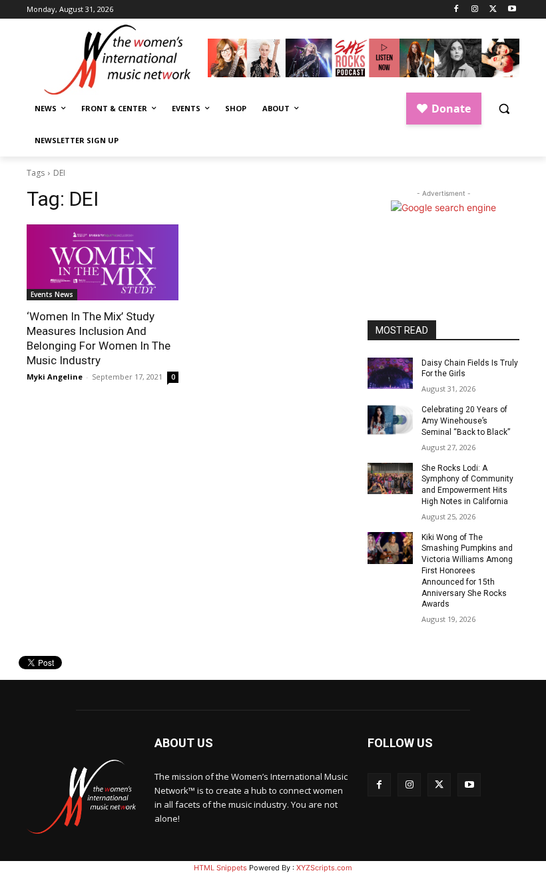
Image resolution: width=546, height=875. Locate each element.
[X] (493, 9)
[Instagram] (475, 9)
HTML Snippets (220, 867)
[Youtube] (511, 9)
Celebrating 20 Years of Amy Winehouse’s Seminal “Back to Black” (465, 421)
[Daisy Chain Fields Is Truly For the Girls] (390, 374)
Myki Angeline (55, 377)
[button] (503, 109)
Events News (52, 294)
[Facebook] (456, 9)
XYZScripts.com (324, 867)
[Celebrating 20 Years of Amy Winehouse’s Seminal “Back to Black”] (390, 420)
